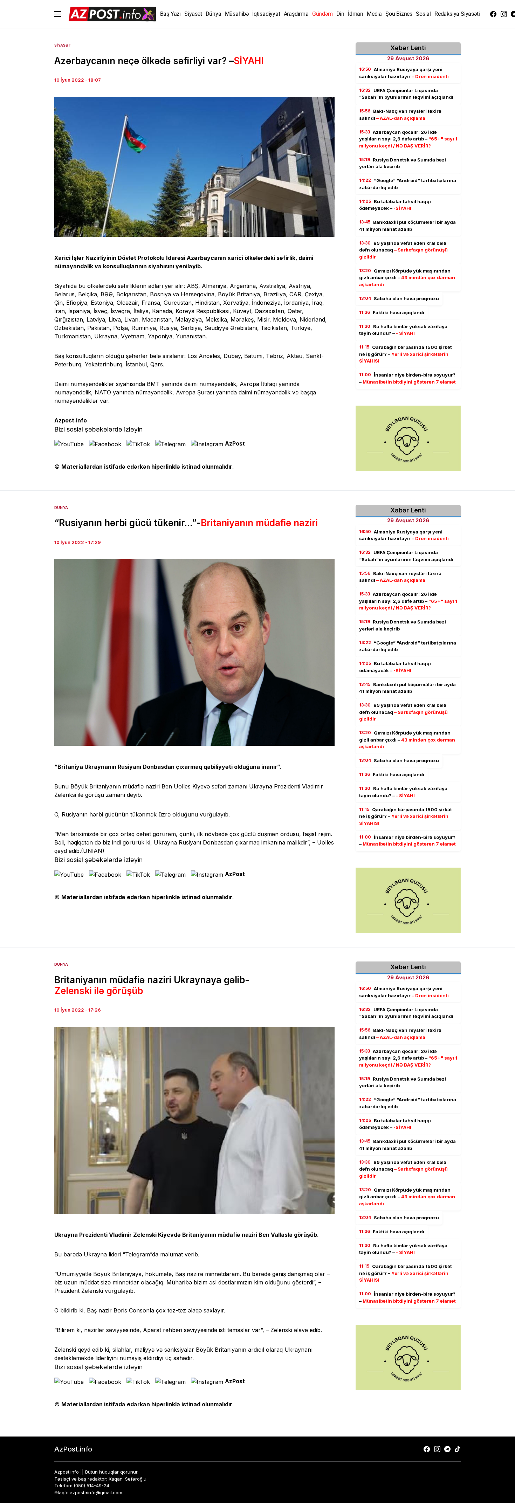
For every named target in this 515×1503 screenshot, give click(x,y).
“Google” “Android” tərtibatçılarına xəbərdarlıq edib (407, 184)
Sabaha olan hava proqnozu (399, 298)
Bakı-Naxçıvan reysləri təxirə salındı (400, 114)
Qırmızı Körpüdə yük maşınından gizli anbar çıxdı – (407, 277)
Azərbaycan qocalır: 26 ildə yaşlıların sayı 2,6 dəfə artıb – (408, 139)
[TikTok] (457, 1449)
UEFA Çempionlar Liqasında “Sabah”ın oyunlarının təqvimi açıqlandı (406, 94)
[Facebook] (493, 14)
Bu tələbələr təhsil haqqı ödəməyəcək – (395, 205)
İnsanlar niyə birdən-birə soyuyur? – (407, 378)
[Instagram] (504, 14)
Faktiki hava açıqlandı (391, 312)
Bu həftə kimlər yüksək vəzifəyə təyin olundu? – (403, 330)
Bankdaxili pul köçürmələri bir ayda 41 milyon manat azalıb (407, 225)
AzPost (235, 443)
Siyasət (62, 45)
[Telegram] (447, 1449)
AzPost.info (73, 1449)
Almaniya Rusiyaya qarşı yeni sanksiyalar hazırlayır (404, 73)
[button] (57, 14)
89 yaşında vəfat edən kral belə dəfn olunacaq (403, 250)
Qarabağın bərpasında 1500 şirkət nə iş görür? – (405, 354)
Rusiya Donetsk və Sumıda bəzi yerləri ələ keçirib (402, 163)
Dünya (61, 507)
